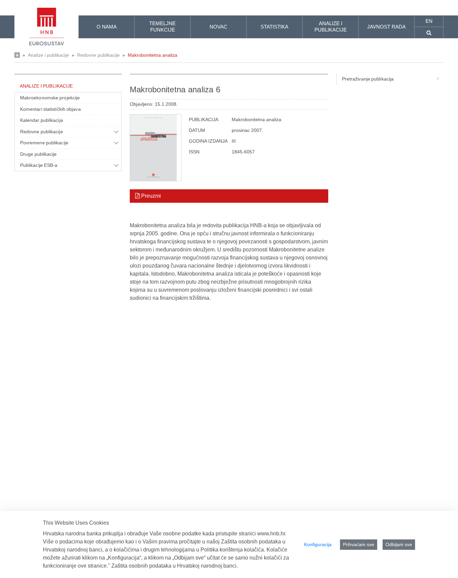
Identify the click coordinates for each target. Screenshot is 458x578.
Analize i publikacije (48, 55)
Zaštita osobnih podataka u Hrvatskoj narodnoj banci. (174, 566)
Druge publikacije (38, 154)
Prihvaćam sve (358, 544)
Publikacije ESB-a (39, 165)
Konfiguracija (318, 544)
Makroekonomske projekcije (50, 97)
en (429, 21)
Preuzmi (150, 196)
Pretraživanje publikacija (368, 79)
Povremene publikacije (44, 142)
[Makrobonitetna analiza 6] (155, 147)
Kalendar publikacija (41, 120)
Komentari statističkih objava (50, 109)
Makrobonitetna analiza (152, 55)
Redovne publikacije (98, 55)
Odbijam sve (399, 544)
